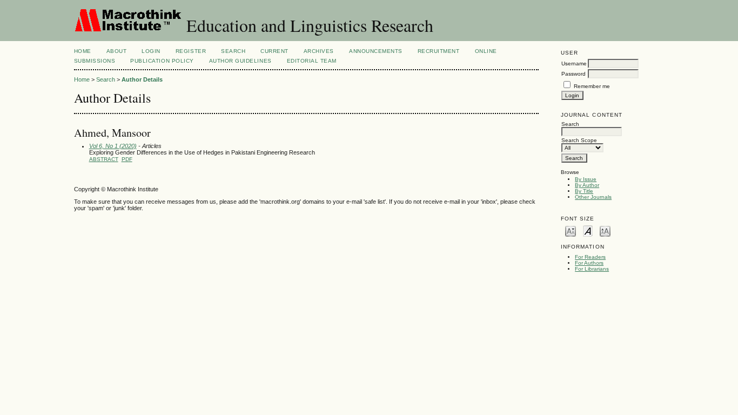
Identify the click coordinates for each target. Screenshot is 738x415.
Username (574, 63)
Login (151, 51)
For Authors (589, 263)
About (116, 51)
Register (191, 51)
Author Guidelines (240, 61)
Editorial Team (312, 61)
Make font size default (587, 230)
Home (82, 51)
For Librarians (592, 269)
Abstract (103, 159)
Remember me (592, 86)
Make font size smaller (570, 230)
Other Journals (593, 197)
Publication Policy (161, 61)
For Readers (590, 257)
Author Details (142, 79)
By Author (587, 185)
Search (233, 51)
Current (274, 51)
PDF (127, 159)
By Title (584, 191)
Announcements (375, 51)
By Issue (585, 179)
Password (573, 74)
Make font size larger (605, 230)
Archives (319, 51)
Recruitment (439, 51)
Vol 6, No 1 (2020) (113, 146)
